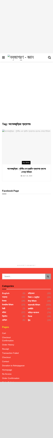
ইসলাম (4, 301)
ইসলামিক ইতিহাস (7, 304)
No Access (6, 374)
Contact (5, 361)
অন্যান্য (4, 297)
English (5, 293)
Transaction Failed (10, 353)
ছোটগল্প (4, 320)
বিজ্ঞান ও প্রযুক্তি (33, 297)
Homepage (7, 370)
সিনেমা (30, 316)
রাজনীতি (30, 308)
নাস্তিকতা (31, 293)
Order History (8, 345)
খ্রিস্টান (4, 316)
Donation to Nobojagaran (13, 365)
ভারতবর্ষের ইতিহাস (34, 305)
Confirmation (8, 340)
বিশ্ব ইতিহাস (26, 163)
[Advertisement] (26, 26)
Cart (4, 333)
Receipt (5, 349)
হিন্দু (29, 320)
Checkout (6, 337)
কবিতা (4, 312)
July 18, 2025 (27, 176)
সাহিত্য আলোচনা (33, 312)
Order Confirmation (10, 378)
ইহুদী (3, 308)
